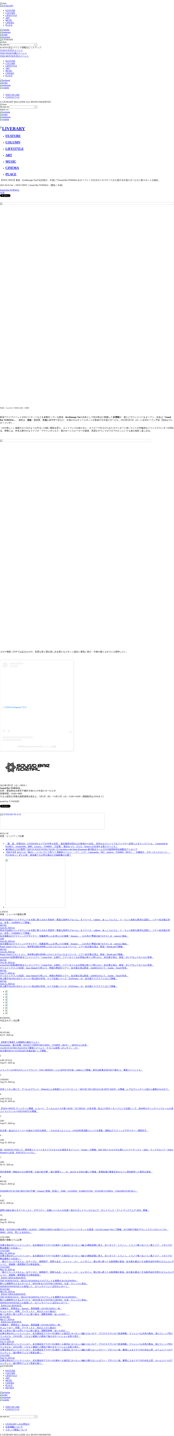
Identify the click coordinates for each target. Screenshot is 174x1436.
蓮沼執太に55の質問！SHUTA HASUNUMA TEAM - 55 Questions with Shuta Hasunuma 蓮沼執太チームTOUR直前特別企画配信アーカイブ (71, 849)
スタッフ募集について (16, 1430)
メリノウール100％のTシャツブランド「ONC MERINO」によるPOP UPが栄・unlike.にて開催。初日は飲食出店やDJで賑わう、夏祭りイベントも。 (71, 1070)
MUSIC (8, 20)
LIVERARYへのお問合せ (17, 1424)
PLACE (9, 25)
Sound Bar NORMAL (9, 190)
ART (7, 18)
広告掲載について (14, 1427)
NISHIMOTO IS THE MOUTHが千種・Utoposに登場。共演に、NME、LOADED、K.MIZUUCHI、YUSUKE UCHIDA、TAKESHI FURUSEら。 (69, 1191)
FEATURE (10, 10)
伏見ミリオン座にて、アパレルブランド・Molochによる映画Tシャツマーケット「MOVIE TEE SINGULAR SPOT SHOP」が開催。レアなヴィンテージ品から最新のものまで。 (85, 1089)
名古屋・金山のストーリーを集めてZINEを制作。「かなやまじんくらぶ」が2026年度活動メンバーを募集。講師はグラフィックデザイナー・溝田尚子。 (74, 1130)
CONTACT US (12, 97)
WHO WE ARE (12, 95)
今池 (2, 192)
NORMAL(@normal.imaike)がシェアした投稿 (37, 746)
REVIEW (9, 1388)
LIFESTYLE (11, 15)
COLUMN (10, 13)
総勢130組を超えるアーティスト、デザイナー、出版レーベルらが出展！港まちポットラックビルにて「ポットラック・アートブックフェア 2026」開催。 (75, 1210)
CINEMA (9, 23)
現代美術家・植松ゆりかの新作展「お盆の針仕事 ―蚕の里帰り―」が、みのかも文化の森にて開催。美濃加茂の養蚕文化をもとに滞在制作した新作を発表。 (76, 1172)
